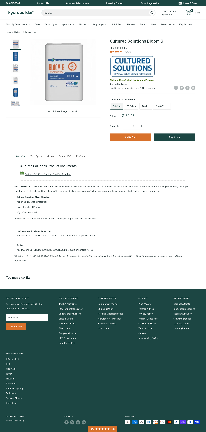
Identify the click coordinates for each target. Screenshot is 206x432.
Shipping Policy (105, 308)
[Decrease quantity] (125, 126)
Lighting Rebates (182, 328)
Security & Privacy (182, 313)
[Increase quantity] (141, 126)
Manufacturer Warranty (109, 318)
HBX (8, 363)
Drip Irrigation (100, 24)
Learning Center (114, 3)
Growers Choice (14, 398)
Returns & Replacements (110, 313)
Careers (142, 333)
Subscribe (16, 326)
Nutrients (84, 24)
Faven (9, 373)
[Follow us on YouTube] (84, 422)
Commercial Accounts (77, 3)
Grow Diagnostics (150, 3)
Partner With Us (146, 308)
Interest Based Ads (148, 318)
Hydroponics (68, 24)
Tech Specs (36, 156)
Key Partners (185, 24)
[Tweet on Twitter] (187, 87)
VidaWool (11, 368)
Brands (143, 24)
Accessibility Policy (148, 338)
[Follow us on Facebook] (66, 422)
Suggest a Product (68, 333)
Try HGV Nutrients (68, 303)
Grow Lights (51, 24)
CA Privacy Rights (147, 323)
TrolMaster (11, 393)
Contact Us (43, 3)
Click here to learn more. (86, 218)
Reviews (80, 156)
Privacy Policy (145, 313)
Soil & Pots (117, 24)
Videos (50, 156)
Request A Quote (181, 303)
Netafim (10, 378)
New (153, 24)
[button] (102, 429)
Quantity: (115, 125)
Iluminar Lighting (14, 388)
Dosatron (11, 383)
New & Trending (66, 323)
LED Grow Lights (67, 338)
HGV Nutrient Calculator (70, 308)
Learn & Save (190, 3)
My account (168, 14)
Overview (21, 156)
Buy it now (174, 137)
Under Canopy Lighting (70, 313)
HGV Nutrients (13, 359)
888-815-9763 (13, 3)
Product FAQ (65, 156)
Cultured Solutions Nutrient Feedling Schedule (48, 174)
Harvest (131, 24)
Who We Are (144, 303)
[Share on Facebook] (176, 87)
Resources (165, 24)
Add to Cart (130, 137)
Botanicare (11, 402)
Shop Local (64, 328)
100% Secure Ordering (184, 308)
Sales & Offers (66, 318)
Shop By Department (16, 24)
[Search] (152, 13)
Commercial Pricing (107, 303)
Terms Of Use (145, 328)
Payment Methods (107, 323)
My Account (104, 328)
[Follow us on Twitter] (72, 422)
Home (8, 32)
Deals (37, 24)
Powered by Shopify (15, 420)
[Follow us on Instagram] (78, 422)
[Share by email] (193, 87)
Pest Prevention (67, 342)
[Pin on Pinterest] (182, 87)
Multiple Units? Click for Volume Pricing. (132, 79)
